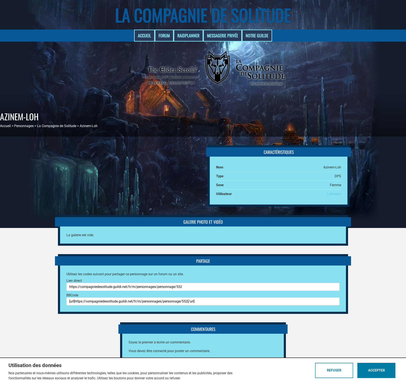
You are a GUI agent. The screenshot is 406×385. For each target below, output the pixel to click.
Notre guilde (257, 35)
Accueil (144, 35)
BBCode (72, 295)
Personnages (24, 126)
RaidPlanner (188, 35)
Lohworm (334, 194)
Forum (164, 35)
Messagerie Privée (222, 35)
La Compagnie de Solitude (203, 14)
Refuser (334, 370)
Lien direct (74, 281)
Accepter (376, 370)
